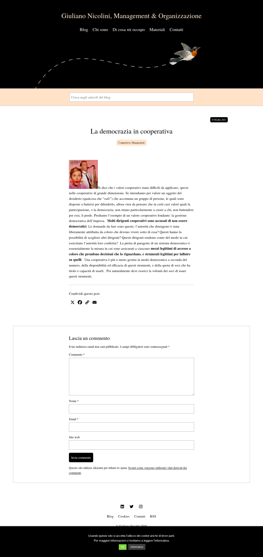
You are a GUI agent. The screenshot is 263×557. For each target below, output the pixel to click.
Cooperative (124, 142)
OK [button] (122, 547)
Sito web (74, 437)
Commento (77, 354)
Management (138, 142)
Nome (74, 401)
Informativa (137, 546)
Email (73, 419)
